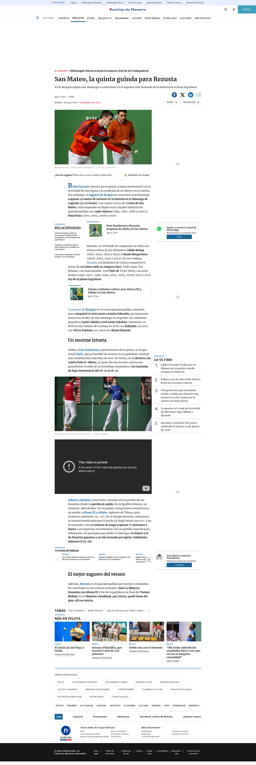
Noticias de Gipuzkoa (120, 734)
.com (58, 716)
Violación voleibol (181, 689)
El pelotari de (82, 309)
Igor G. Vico (60, 97)
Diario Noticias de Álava (90, 734)
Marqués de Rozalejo (97, 689)
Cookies (139, 751)
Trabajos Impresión (180, 731)
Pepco (60, 682)
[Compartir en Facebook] (174, 95)
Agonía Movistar (169, 682)
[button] (58, 560)
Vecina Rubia (96, 696)
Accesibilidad (162, 751)
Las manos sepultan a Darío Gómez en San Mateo (67, 255)
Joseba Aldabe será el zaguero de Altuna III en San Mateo (115, 558)
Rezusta (92, 262)
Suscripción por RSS (180, 734)
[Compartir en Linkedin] (190, 95)
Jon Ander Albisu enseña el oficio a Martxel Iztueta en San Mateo (78, 558)
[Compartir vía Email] (198, 95)
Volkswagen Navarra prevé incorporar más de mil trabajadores (109, 71)
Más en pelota (67, 618)
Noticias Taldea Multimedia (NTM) (94, 736)
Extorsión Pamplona (69, 696)
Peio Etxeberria (76, 610)
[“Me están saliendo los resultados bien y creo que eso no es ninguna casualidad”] (184, 631)
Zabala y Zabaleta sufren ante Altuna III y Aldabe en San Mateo (67, 247)
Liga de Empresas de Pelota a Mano (125, 610)
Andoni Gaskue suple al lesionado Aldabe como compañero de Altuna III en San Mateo (67, 236)
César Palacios (120, 696)
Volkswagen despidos (84, 682)
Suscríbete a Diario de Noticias (156, 716)
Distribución (146, 731)
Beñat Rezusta (95, 610)
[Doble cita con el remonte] (146, 631)
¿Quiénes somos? (192, 716)
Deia (82, 731)
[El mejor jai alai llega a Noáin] (72, 631)
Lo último (163, 359)
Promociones (100, 716)
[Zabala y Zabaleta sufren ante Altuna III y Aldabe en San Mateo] (77, 294)
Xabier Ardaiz (173, 661)
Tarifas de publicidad (150, 736)
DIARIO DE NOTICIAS (65, 655)
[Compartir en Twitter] (182, 95)
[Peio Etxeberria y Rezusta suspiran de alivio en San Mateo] (95, 230)
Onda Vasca (116, 736)
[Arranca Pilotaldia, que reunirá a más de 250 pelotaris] (109, 631)
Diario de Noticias (118, 731)
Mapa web (145, 734)
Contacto (78, 716)
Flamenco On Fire (152, 689)
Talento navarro (67, 689)
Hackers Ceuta (143, 682)
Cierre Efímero (126, 689)
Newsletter (123, 716)
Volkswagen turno (116, 682)
